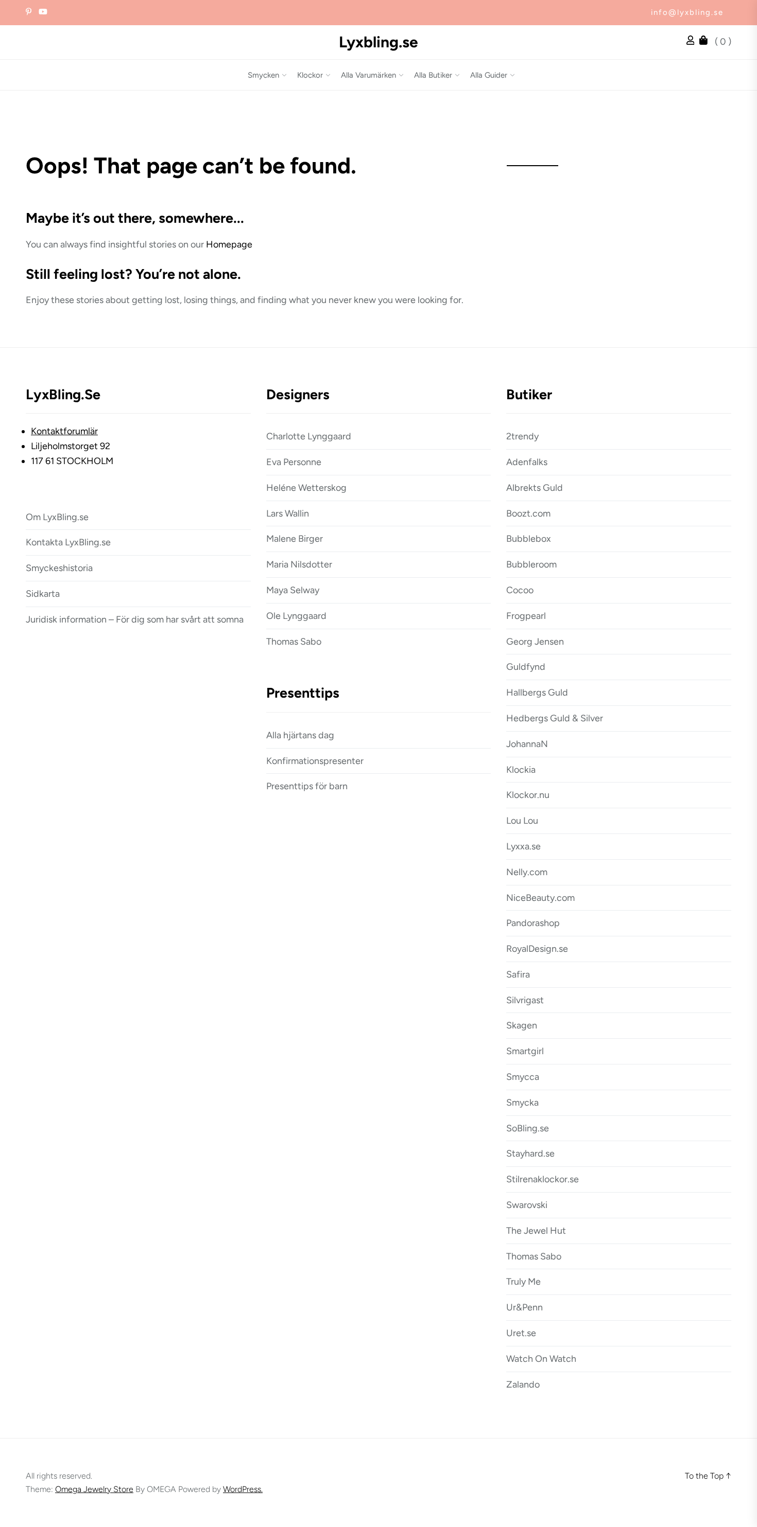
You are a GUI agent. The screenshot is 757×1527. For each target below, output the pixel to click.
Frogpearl (526, 616)
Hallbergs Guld (537, 692)
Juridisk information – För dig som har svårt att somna (135, 619)
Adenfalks (526, 462)
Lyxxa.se (523, 846)
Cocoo (520, 590)
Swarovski (526, 1205)
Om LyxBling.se (57, 517)
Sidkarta (43, 593)
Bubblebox (528, 538)
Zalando (523, 1384)
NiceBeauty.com (540, 897)
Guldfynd (525, 666)
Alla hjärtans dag (300, 735)
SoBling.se (527, 1128)
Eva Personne (293, 462)
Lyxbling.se (378, 42)
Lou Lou (522, 820)
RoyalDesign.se (537, 948)
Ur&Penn (524, 1307)
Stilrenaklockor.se (542, 1179)
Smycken (263, 75)
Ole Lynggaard (296, 616)
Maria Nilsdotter (299, 564)
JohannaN (527, 744)
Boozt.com (528, 513)
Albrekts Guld (534, 487)
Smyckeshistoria (59, 568)
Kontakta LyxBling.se (68, 542)
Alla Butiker (433, 75)
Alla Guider (488, 75)
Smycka (522, 1102)
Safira (518, 974)
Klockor (310, 75)
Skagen (521, 1025)
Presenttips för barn (307, 786)
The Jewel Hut (536, 1230)
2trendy (522, 436)
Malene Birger (294, 538)
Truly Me (523, 1281)
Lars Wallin (287, 513)
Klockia (521, 769)
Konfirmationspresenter (315, 761)
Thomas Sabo (293, 641)
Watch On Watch (541, 1358)
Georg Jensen (535, 641)
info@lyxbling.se (687, 12)
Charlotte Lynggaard (308, 436)
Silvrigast (525, 1000)
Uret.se (521, 1333)
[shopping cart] (706, 41)
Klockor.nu (527, 795)
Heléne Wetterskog (306, 487)
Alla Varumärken (368, 75)
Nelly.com (526, 872)
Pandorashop (533, 923)
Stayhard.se (530, 1153)
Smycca (522, 1076)
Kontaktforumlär (64, 431)
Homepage (229, 244)
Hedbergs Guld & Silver (554, 718)
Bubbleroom (531, 564)
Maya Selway (292, 590)
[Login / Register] (693, 41)
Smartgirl (525, 1051)
